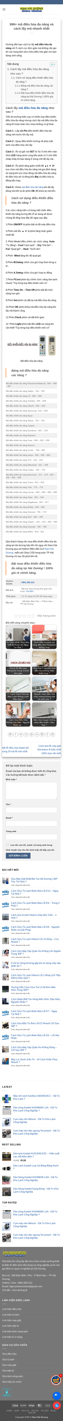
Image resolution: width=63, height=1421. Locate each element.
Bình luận (11, 779)
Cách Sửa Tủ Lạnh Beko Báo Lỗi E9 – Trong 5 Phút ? (35, 904)
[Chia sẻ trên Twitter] (20, 734)
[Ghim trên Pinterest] (31, 734)
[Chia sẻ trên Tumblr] (47, 734)
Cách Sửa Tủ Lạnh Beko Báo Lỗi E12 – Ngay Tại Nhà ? (34, 892)
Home (9, 1411)
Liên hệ (32, 1413)
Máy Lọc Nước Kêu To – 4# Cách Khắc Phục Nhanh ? (34, 1060)
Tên (8, 804)
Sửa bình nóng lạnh (12, 1376)
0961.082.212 (28, 582)
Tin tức (35, 1411)
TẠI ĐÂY (29, 591)
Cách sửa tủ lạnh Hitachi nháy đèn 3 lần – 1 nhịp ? (34, 916)
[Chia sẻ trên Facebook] (15, 734)
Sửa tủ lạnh (8, 1359)
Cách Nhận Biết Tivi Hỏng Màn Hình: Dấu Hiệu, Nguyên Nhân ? (36, 1000)
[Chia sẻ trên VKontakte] (36, 734)
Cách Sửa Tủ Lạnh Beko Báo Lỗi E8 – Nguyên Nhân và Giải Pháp (35, 928)
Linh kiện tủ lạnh (10, 1315)
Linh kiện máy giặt (11, 1320)
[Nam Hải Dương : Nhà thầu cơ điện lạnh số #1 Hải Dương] (31, 9)
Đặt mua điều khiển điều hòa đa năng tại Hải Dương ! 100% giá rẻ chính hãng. (37, 96)
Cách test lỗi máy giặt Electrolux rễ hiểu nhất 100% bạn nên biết (49, 750)
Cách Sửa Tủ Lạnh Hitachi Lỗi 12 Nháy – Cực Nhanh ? (35, 940)
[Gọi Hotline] (57, 1405)
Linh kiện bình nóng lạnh (15, 1331)
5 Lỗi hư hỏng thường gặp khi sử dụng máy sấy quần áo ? (36, 964)
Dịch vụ (25, 1411)
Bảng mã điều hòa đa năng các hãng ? (37, 88)
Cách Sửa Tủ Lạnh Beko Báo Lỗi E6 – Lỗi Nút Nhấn (35, 1036)
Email (9, 818)
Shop (16, 1411)
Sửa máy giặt (9, 1365)
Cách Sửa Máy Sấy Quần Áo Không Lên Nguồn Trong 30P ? (36, 952)
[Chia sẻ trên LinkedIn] (42, 734)
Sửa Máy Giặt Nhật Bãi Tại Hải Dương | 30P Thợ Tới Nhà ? (34, 880)
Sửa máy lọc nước (12, 1382)
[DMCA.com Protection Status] (6, 1392)
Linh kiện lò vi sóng (12, 1337)
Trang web (11, 831)
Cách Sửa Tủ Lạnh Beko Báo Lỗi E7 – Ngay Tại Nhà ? (34, 1012)
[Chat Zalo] (57, 1396)
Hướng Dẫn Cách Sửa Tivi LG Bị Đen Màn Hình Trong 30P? (33, 988)
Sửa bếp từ (8, 1370)
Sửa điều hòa (9, 1354)
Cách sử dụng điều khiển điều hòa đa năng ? (34, 79)
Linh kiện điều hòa (11, 1309)
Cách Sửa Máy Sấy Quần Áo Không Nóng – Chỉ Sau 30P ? (34, 1048)
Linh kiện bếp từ (10, 1326)
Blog (53, 1411)
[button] (4, 9)
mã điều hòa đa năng (33, 108)
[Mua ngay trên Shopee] (56, 1380)
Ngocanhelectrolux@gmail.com (25, 1286)
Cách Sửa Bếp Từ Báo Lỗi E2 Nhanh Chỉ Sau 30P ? (35, 1024)
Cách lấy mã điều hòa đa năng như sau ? (29, 71)
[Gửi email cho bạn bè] (26, 734)
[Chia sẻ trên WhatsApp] (10, 734)
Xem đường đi (19, 1290)
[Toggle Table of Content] (51, 64)
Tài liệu (45, 1411)
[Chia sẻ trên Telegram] (52, 734)
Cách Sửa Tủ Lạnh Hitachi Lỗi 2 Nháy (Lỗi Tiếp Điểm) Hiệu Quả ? (35, 976)
